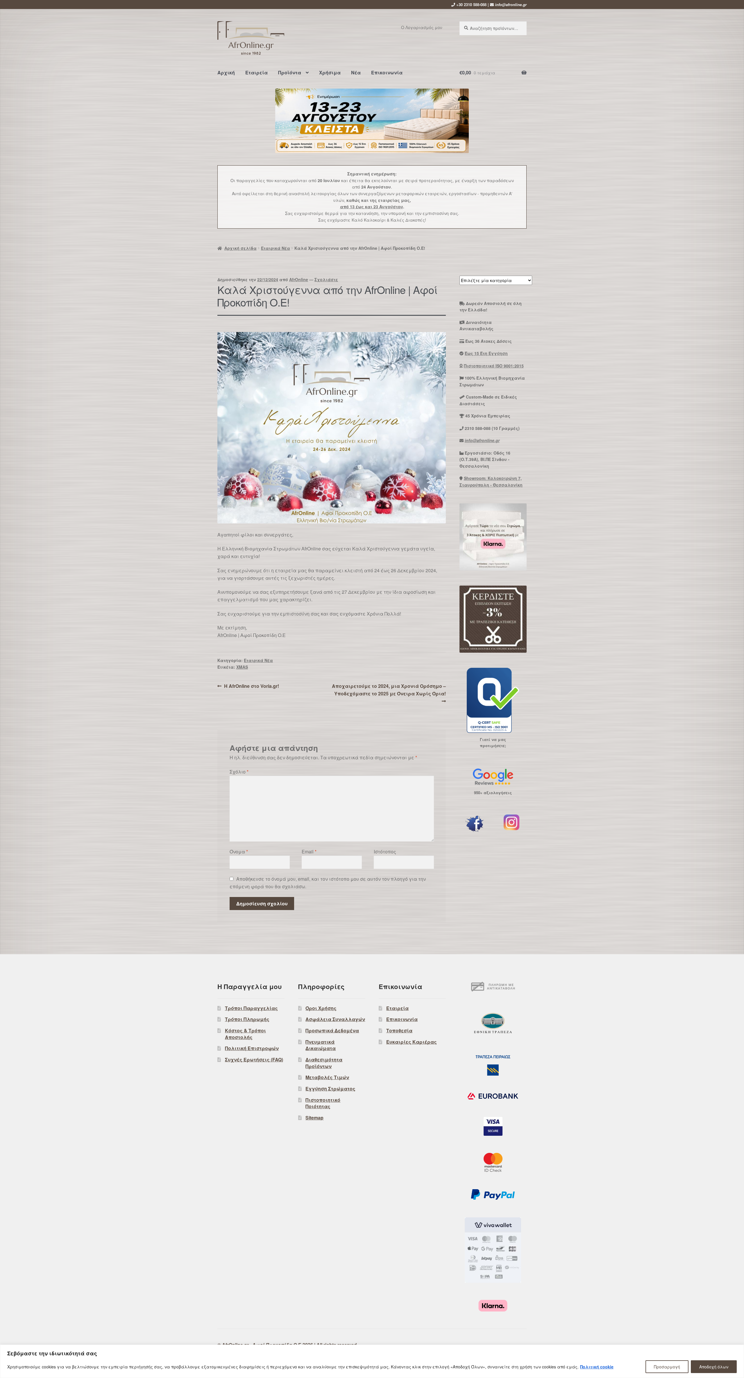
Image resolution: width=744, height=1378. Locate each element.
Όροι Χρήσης (321, 1008)
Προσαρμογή (667, 1367)
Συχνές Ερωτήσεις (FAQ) (254, 1059)
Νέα (356, 72)
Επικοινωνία (387, 72)
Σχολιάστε (326, 279)
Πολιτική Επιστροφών (252, 1048)
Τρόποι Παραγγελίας (251, 1008)
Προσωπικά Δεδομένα (332, 1030)
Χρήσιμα (330, 72)
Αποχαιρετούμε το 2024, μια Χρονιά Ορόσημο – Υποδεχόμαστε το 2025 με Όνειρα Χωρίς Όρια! (389, 689)
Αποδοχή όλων (713, 1367)
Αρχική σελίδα (240, 248)
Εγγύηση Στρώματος (330, 1088)
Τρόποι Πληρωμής (247, 1019)
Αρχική (226, 72)
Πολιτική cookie (597, 1367)
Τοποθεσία (399, 1030)
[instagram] (511, 822)
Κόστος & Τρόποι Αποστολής (245, 1033)
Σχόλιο (239, 771)
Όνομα (239, 851)
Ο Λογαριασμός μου (421, 27)
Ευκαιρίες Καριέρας (411, 1041)
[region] (372, 1361)
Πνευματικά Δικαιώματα (320, 1045)
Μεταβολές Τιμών (327, 1077)
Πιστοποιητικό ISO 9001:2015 (494, 366)
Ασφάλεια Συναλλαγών (335, 1019)
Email (309, 851)
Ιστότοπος (385, 851)
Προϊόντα (289, 72)
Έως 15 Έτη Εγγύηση (486, 353)
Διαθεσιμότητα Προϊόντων (323, 1063)
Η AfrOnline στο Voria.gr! (251, 686)
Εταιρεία (256, 72)
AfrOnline (298, 279)
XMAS (242, 667)
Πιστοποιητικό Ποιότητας (322, 1103)
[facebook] (474, 823)
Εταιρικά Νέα (275, 248)
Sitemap (314, 1117)
